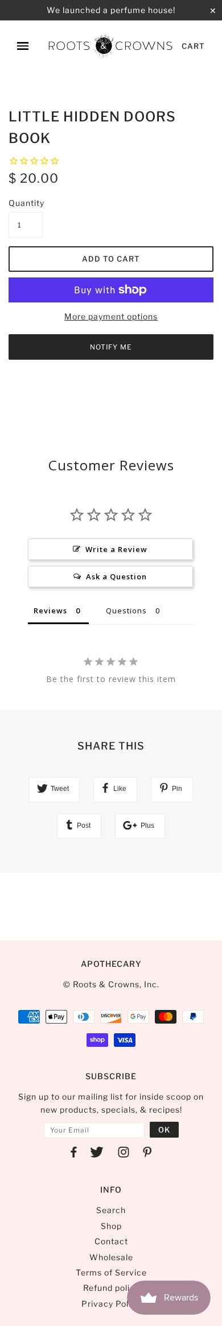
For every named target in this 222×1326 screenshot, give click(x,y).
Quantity (26, 203)
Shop (111, 1226)
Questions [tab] (126, 610)
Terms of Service (111, 1272)
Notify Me (111, 347)
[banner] (110, 46)
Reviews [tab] (50, 610)
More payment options (111, 316)
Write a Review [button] (116, 549)
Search (111, 1210)
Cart (193, 45)
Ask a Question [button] (116, 576)
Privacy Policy (111, 1303)
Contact (111, 1241)
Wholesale (111, 1257)
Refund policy (111, 1288)
